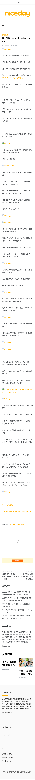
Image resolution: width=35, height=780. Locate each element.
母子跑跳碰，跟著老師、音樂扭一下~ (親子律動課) (9, 576)
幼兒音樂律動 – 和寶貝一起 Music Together (17, 511)
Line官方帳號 (6, 761)
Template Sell (17, 774)
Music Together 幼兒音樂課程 (12, 78)
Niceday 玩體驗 (7, 505)
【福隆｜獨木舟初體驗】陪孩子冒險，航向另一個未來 (25, 576)
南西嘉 (15, 45)
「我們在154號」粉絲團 (17, 524)
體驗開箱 (5, 35)
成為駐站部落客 (7, 754)
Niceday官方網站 (7, 757)
